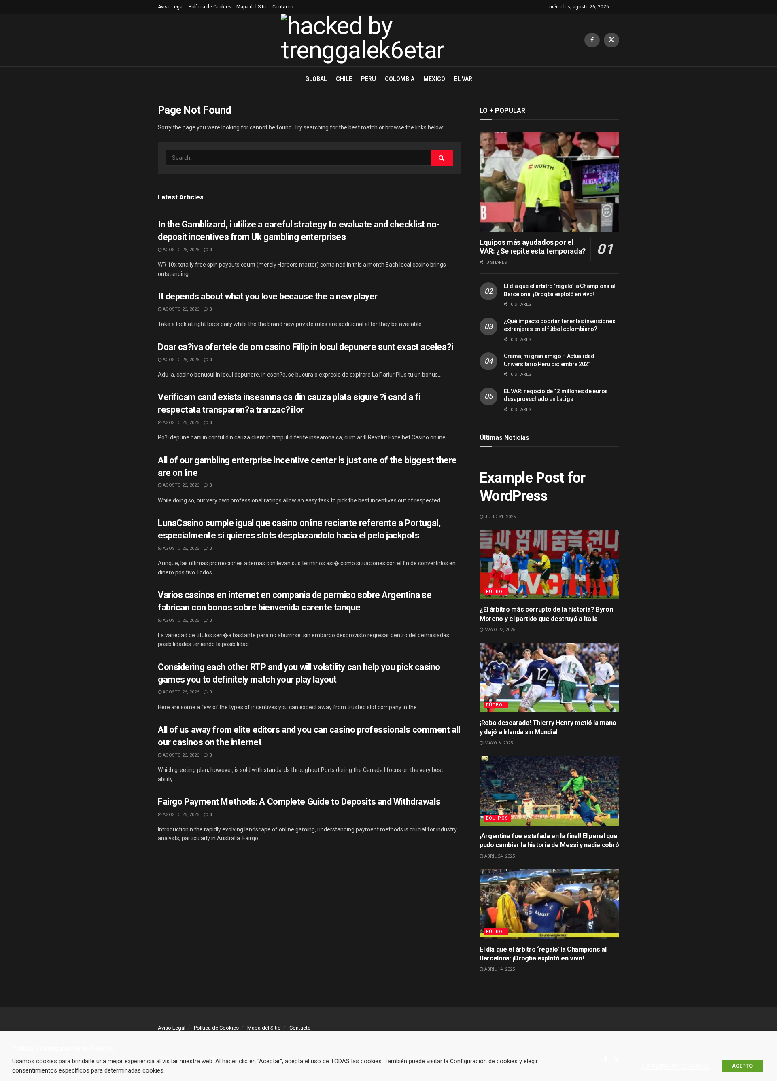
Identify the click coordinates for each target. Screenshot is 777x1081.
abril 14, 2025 (499, 969)
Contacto (282, 7)
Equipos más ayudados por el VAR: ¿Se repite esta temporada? (533, 247)
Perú (368, 79)
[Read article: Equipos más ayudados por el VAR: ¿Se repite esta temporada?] (549, 182)
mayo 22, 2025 (499, 629)
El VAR (463, 79)
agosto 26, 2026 (180, 249)
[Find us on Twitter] (611, 40)
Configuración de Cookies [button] (676, 1065)
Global (316, 79)
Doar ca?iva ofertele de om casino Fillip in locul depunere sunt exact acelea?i (305, 347)
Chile (344, 79)
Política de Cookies (210, 7)
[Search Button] (442, 158)
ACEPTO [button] (742, 1066)
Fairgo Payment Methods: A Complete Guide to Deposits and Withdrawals (299, 802)
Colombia (399, 79)
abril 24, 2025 (499, 856)
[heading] (388, 1048)
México (434, 79)
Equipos (497, 818)
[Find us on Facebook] (592, 40)
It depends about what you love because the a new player (268, 296)
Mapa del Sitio (251, 7)
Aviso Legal (171, 7)
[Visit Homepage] (371, 40)
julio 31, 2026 (499, 516)
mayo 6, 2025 (498, 743)
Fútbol (495, 591)
